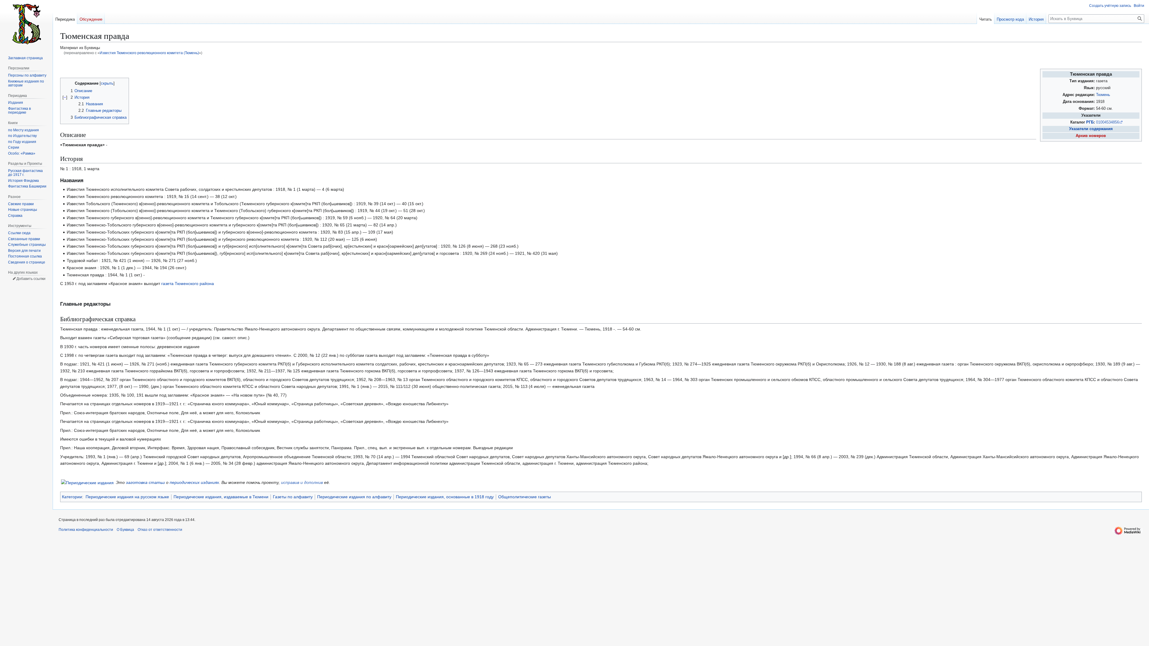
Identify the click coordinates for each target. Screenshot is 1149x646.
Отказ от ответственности (160, 530)
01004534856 (1107, 122)
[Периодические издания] (87, 482)
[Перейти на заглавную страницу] (26, 24)
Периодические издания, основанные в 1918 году (445, 496)
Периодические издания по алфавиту (354, 496)
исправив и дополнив (302, 482)
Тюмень (1103, 95)
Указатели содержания (1091, 129)
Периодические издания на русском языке (127, 496)
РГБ (1090, 122)
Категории (72, 496)
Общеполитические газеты (524, 496)
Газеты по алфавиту (293, 496)
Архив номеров (1091, 136)
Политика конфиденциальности (86, 530)
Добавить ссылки (30, 279)
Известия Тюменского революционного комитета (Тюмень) (149, 53)
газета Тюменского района (187, 283)
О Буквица (125, 530)
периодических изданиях (194, 482)
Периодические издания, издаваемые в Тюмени (221, 496)
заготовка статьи (145, 482)
